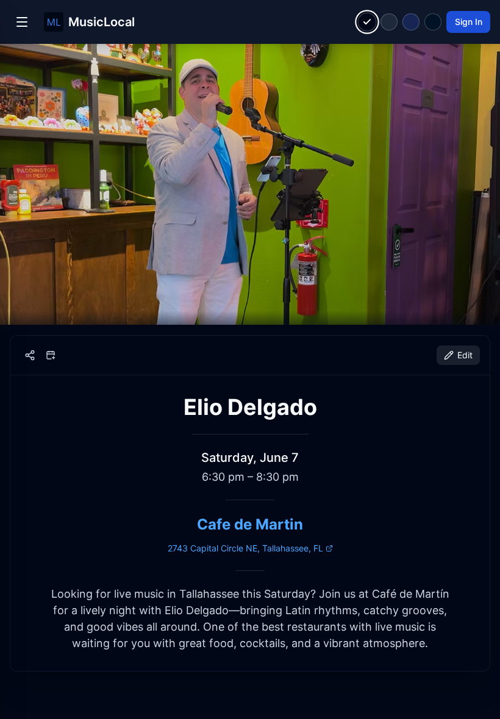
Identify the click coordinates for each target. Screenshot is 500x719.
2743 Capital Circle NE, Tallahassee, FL (245, 548)
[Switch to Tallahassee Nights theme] (411, 21)
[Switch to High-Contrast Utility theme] (432, 21)
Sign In (468, 21)
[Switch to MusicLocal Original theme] (367, 22)
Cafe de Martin (250, 524)
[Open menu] (22, 22)
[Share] (30, 355)
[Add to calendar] (50, 355)
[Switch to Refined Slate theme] (389, 21)
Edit (465, 355)
